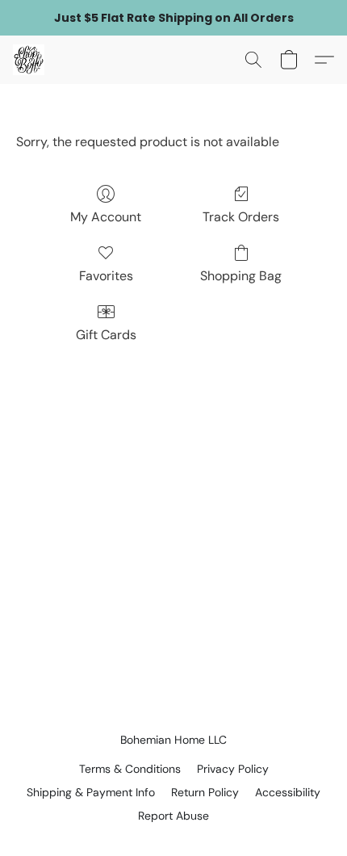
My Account (105, 216)
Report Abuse (173, 815)
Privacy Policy (233, 769)
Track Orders (241, 216)
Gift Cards (106, 334)
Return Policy (205, 792)
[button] (29, 60)
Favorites (106, 275)
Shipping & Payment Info (91, 792)
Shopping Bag (241, 275)
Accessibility (287, 792)
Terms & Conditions (130, 769)
